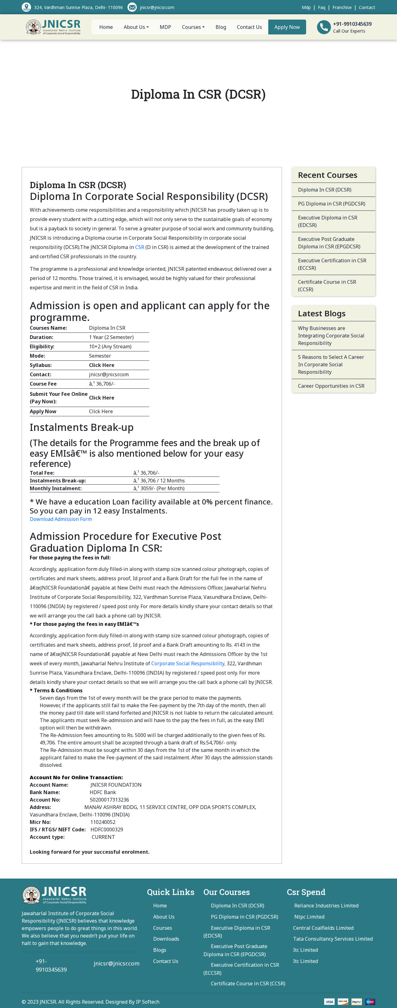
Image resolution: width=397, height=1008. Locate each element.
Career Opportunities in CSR (331, 385)
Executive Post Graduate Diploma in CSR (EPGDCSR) (329, 243)
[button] (61, 519)
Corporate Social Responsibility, (188, 663)
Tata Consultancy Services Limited (333, 938)
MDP (165, 27)
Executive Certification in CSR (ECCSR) (332, 264)
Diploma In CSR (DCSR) (324, 189)
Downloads (166, 938)
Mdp (306, 7)
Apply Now (287, 27)
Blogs (159, 950)
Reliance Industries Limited (326, 905)
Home (106, 27)
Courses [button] (191, 27)
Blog (221, 27)
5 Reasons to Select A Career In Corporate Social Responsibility (331, 364)
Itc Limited (305, 950)
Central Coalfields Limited (323, 927)
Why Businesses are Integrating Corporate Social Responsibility (331, 335)
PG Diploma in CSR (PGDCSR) (331, 203)
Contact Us (249, 27)
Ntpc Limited (308, 916)
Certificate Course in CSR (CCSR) (327, 285)
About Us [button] (134, 27)
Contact (367, 7)
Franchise (342, 7)
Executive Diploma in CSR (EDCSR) (327, 221)
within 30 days (138, 750)
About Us (164, 916)
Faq (321, 7)
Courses (162, 927)
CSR (139, 247)
